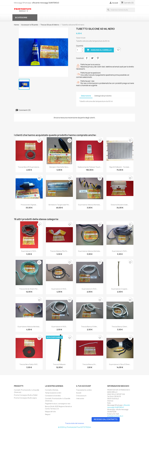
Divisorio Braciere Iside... (120, 205)
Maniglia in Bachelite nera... (59, 167)
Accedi (78, 393)
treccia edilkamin (59, 364)
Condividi (87, 58)
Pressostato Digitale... (29, 205)
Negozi (47, 414)
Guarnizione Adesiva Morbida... (89, 205)
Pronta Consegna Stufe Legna (25, 398)
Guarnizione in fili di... (29, 251)
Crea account (81, 396)
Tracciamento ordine (84, 390)
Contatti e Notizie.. (52, 390)
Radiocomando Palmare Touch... (90, 167)
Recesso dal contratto (105, 419)
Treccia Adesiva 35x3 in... (59, 251)
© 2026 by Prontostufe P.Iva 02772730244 (74, 427)
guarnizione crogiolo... (119, 289)
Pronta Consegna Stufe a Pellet (26, 395)
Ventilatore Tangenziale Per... (59, 205)
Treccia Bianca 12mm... (120, 327)
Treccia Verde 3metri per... (29, 289)
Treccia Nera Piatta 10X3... (29, 364)
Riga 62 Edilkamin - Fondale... (119, 167)
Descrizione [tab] (86, 96)
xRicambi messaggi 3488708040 (45, 3)
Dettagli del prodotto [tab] (103, 96)
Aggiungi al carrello (99, 50)
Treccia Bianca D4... (89, 364)
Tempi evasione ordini (53, 393)
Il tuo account (83, 386)
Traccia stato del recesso (74, 423)
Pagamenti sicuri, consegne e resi (57, 404)
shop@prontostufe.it (115, 416)
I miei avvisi (80, 398)
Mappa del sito (50, 411)
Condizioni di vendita (53, 396)
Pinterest (98, 58)
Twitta (92, 58)
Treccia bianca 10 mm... (89, 327)
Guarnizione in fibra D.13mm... (120, 364)
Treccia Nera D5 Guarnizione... (29, 167)
